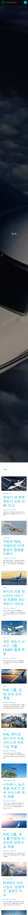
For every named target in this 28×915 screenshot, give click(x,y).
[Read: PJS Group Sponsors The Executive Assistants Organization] (14, 676)
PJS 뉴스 (9, 537)
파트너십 (5, 587)
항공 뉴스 (8, 493)
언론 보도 (5, 537)
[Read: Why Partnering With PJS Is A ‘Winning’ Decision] (14, 869)
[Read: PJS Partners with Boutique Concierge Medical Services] (14, 720)
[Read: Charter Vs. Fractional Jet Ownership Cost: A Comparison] (14, 483)
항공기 (4, 493)
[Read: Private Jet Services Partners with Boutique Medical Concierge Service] (14, 577)
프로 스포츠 (10, 878)
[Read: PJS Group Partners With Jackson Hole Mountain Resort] (14, 820)
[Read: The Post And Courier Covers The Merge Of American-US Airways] (14, 527)
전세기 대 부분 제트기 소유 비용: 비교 (14, 501)
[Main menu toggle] (25, 2)
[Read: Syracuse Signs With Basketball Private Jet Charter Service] (14, 770)
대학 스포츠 (5, 878)
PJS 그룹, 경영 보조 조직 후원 (12, 694)
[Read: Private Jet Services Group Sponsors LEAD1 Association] (14, 627)
